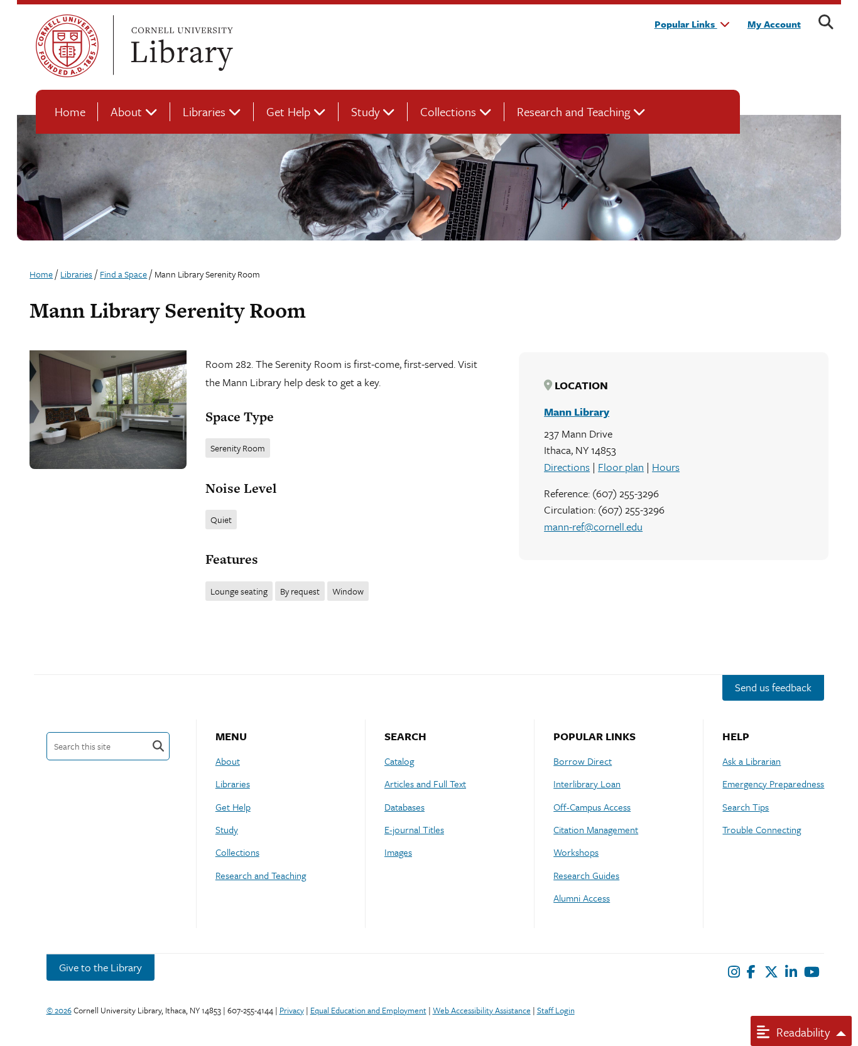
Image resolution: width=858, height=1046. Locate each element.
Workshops (576, 852)
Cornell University (67, 45)
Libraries (204, 111)
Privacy (292, 1010)
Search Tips (745, 807)
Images (398, 852)
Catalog (399, 761)
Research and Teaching (573, 111)
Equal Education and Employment (368, 1010)
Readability (801, 1031)
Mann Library (576, 411)
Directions (567, 467)
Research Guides (586, 875)
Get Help (288, 111)
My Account (774, 24)
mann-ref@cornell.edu (593, 526)
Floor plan (621, 467)
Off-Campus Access (592, 807)
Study (365, 111)
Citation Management (595, 829)
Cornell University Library (180, 45)
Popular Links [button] (685, 24)
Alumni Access (581, 898)
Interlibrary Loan (587, 783)
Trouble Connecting (761, 829)
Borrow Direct (582, 761)
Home (70, 111)
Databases (404, 807)
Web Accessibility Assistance (482, 1010)
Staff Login (556, 1010)
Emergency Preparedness (773, 783)
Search (158, 746)
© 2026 (59, 1010)
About (126, 111)
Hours (666, 467)
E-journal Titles (414, 829)
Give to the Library (100, 967)
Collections (448, 111)
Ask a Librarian (751, 761)
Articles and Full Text (425, 783)
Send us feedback (773, 687)
